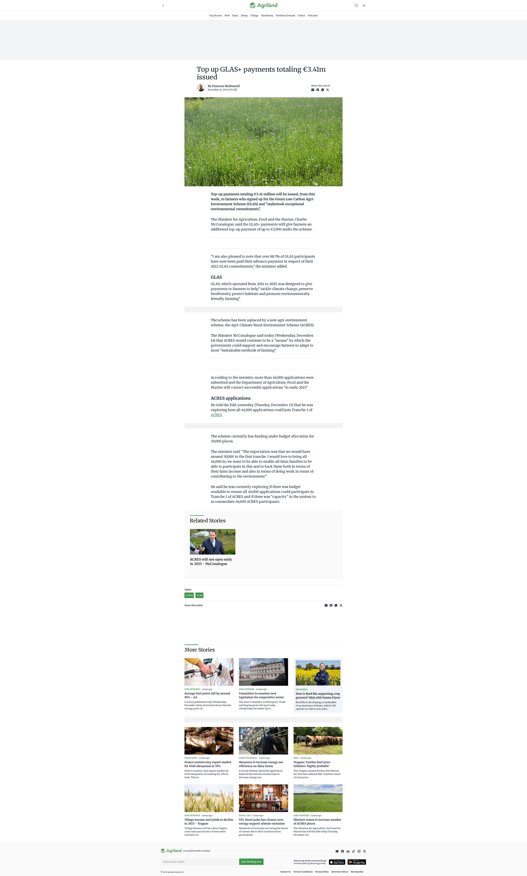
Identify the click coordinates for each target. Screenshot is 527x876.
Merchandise (357, 872)
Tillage (254, 15)
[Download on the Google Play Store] (356, 862)
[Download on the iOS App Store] (337, 862)
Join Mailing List (251, 861)
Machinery (267, 15)
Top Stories (215, 15)
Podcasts (313, 15)
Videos (301, 15)
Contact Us (285, 872)
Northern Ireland (285, 15)
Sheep (244, 15)
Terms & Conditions (302, 872)
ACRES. (217, 415)
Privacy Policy (322, 872)
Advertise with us (339, 872)
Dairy (235, 15)
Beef (227, 15)
